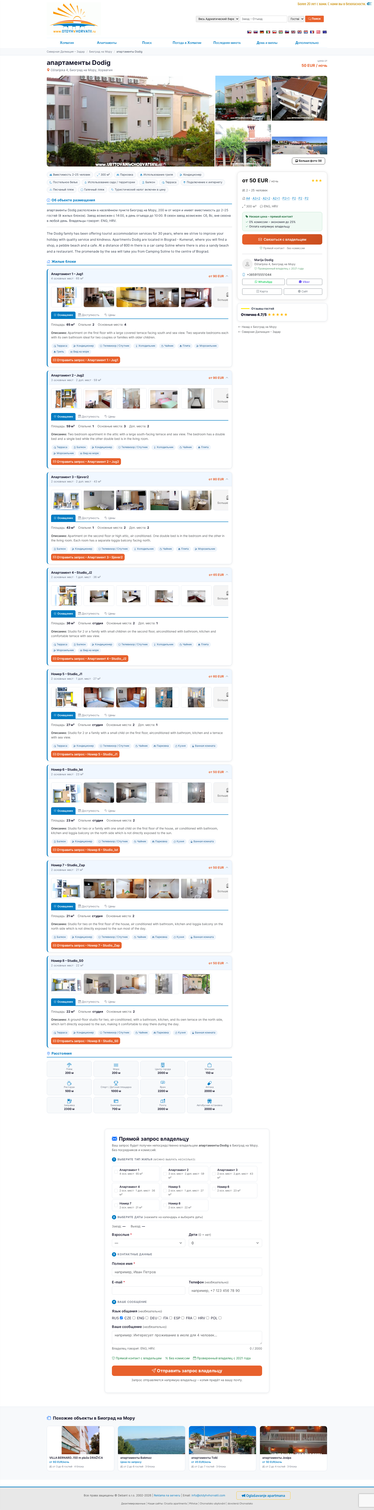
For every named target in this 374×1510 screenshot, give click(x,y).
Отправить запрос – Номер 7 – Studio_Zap (88, 945)
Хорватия (67, 43)
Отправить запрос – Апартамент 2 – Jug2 (88, 461)
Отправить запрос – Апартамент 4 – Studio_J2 (91, 658)
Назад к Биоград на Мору (259, 326)
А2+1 (276, 198)
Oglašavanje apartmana (265, 1495)
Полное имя (123, 1263)
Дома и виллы (267, 43)
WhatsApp (265, 281)
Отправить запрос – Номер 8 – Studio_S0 (87, 1041)
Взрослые (122, 1234)
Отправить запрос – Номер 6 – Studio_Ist (87, 850)
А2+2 (266, 198)
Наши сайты (155, 1503)
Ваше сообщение (139, 1326)
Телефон (209, 1282)
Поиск (316, 19)
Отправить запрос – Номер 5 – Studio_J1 (87, 754)
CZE (128, 1318)
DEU (154, 1318)
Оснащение (65, 315)
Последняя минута (227, 43)
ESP (177, 1318)
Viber (306, 281)
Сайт (304, 291)
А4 (248, 198)
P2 (294, 198)
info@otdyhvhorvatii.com (208, 1495)
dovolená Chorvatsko (240, 1503)
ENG (141, 1318)
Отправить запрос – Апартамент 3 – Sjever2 (90, 557)
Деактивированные (133, 1503)
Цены (111, 315)
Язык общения (137, 1311)
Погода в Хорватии (187, 43)
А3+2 (256, 198)
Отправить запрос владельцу (189, 1370)
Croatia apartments (175, 1503)
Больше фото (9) (310, 160)
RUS (116, 1318)
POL (215, 1318)
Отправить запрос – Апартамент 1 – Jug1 (87, 360)
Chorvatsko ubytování (213, 1503)
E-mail (118, 1282)
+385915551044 (259, 274)
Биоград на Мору (100, 51)
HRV (202, 1318)
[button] (282, 312)
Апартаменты (107, 43)
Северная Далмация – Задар (66, 51)
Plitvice (193, 1503)
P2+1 (286, 198)
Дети (200, 1234)
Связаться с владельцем (285, 239)
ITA (166, 1318)
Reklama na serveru (167, 1495)
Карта (264, 291)
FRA (189, 1318)
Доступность (90, 315)
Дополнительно (307, 43)
